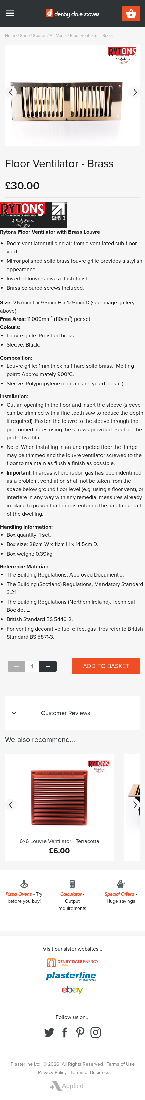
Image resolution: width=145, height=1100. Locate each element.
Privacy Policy (52, 1072)
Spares (39, 36)
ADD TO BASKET (106, 666)
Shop (25, 36)
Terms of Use (121, 1064)
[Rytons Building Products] (33, 214)
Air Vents (58, 36)
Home (11, 36)
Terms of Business (89, 1072)
